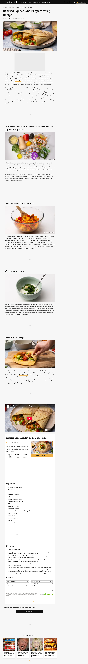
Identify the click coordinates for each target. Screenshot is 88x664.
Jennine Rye (7, 18)
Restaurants (46, 2)
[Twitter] (59, 2)
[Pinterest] (64, 2)
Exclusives (36, 2)
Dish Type (11, 7)
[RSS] (74, 2)
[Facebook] (57, 2)
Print (23, 442)
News (29, 2)
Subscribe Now (29, 611)
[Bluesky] (67, 2)
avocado (35, 312)
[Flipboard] (62, 2)
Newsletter (82, 2)
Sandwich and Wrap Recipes (24, 7)
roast (13, 240)
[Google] (72, 2)
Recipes (23, 2)
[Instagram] (69, 2)
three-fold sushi (23, 375)
